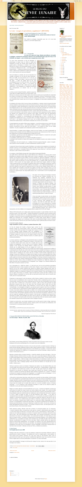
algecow (65, 167)
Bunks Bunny (64, 107)
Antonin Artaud (64, 102)
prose (71, 195)
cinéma (70, 95)
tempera (69, 201)
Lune (13, 447)
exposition (69, 179)
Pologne (61, 154)
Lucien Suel (66, 138)
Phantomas (61, 93)
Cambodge (64, 108)
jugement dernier (69, 184)
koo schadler (66, 185)
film (63, 180)
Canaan (68, 108)
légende (67, 97)
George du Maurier (63, 123)
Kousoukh (66, 135)
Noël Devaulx (70, 148)
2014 (62, 68)
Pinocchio (68, 153)
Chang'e (61, 111)
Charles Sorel (68, 111)
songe (63, 200)
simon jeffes (65, 199)
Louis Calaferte (62, 138)
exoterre (66, 179)
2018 (62, 51)
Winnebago (64, 94)
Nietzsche (66, 148)
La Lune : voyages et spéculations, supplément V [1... (67, 54)
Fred (63, 121)
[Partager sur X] (41, 446)
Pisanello (71, 153)
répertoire (68, 197)
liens (69, 186)
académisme (70, 166)
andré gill (68, 168)
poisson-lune (66, 195)
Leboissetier (68, 136)
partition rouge (62, 193)
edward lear (70, 178)
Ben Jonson (64, 105)
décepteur (64, 178)
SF (70, 157)
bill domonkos (62, 171)
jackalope (67, 183)
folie (64, 180)
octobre (63, 59)
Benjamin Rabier (62, 106)
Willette (68, 165)
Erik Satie (70, 89)
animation (71, 168)
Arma (71, 102)
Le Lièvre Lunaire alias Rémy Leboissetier (66, 37)
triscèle (63, 202)
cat (69, 172)
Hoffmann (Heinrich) (67, 126)
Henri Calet (70, 125)
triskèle (65, 202)
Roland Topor (68, 157)
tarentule (66, 201)
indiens (64, 97)
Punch (71, 154)
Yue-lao (61, 166)
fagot (71, 179)
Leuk (63, 137)
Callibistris (71, 107)
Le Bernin (63, 136)
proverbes (61, 196)
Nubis (60, 149)
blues (67, 171)
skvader (61, 200)
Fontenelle (64, 120)
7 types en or (65, 89)
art (67, 169)
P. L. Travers (69, 149)
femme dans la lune (69, 90)
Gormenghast (68, 123)
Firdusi (68, 119)
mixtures (71, 187)
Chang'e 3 (63, 111)
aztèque (66, 170)
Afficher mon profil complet (64, 43)
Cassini (67, 109)
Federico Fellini (62, 118)
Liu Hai (71, 137)
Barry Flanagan (67, 104)
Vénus (61, 94)
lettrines (67, 186)
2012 (62, 71)
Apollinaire (68, 102)
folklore (68, 96)
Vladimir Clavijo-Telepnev (63, 165)
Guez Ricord (70, 124)
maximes (69, 91)
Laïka (60, 136)
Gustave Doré (62, 125)
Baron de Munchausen (69, 103)
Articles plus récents (13, 450)
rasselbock (64, 196)
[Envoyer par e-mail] (38, 446)
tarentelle (63, 201)
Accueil (32, 450)
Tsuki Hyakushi (66, 164)
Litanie (69, 137)
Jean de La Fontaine (63, 90)
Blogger (45, 478)
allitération (68, 167)
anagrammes (64, 168)
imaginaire (61, 97)
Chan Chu (68, 110)
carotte (67, 172)
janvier (63, 62)
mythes (71, 88)
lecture (65, 186)
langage (71, 185)
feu (60, 180)
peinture (66, 193)
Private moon (65, 154)
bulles (71, 171)
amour (71, 94)
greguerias (70, 181)
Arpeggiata (61, 103)
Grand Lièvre (62, 124)
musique (70, 84)
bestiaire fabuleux (65, 95)
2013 (62, 69)
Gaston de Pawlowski (63, 122)
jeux (65, 184)
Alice (71, 91)
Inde (60, 92)
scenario (63, 198)
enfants (65, 96)
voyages (64, 87)
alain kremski (62, 167)
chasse (71, 172)
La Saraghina (70, 135)
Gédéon (65, 125)
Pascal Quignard (62, 151)
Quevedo (64, 155)
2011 (62, 72)
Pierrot (64, 93)
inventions (62, 183)
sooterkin (69, 200)
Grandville (66, 124)
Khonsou (71, 134)
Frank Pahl (68, 120)
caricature (64, 172)
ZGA (67, 166)
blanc (65, 171)
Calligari (61, 108)
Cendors (62, 110)
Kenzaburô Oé (67, 134)
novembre (63, 57)
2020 (62, 49)
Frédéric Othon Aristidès (69, 121)
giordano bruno (62, 181)
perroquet (64, 194)
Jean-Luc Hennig (64, 92)
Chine (68, 89)
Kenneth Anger (62, 134)
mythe (71, 97)
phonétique (68, 194)
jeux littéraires (65, 91)
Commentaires (13, 475)
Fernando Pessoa (63, 119)
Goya (71, 123)
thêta (60, 202)
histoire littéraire (65, 182)
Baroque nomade (62, 104)
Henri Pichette (62, 126)
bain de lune (70, 170)
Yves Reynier (64, 166)
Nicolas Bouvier (62, 148)
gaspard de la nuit (70, 180)
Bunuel (68, 107)
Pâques (67, 93)
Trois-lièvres (67, 163)
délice (67, 178)
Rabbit (67, 155)
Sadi (71, 157)
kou (69, 185)
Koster (63, 135)
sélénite (61, 201)
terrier (71, 201)
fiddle (62, 180)
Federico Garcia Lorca (68, 118)
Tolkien (63, 163)
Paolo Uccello (65, 150)
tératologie (68, 202)
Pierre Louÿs (64, 153)
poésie (70, 195)
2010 (62, 74)
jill (66, 184)
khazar (63, 185)
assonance (61, 170)
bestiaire (61, 95)
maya (69, 97)
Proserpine (68, 154)
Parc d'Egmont (70, 150)
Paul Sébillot (63, 152)
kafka (60, 185)
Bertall (69, 106)
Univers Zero (70, 164)
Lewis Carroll (66, 137)
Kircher (61, 135)
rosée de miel (64, 197)
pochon (63, 195)
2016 (62, 65)
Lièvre (61, 86)
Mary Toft (64, 142)
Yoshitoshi (70, 165)
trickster (61, 89)
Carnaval (64, 109)
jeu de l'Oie (63, 184)
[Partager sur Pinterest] (43, 446)
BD (63, 103)
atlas (64, 170)
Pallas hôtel (66, 88)
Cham (65, 110)
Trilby (65, 163)
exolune (63, 179)
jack (65, 183)
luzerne (65, 187)
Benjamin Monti (69, 105)
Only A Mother (64, 149)
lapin (64, 86)
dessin (69, 88)
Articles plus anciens (51, 450)
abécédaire (68, 94)
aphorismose (61, 169)
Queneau (61, 155)
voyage (16, 447)
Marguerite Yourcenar (64, 141)
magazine (68, 187)
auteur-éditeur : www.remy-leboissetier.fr (17, 25)
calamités (61, 172)
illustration (61, 91)
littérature (62, 84)
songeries (66, 200)
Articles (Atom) (16, 452)
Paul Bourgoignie (68, 151)
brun (69, 171)
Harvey (68, 125)
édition (68, 87)
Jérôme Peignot (65, 133)
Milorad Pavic (70, 92)
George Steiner (69, 122)
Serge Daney (70, 93)
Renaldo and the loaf (67, 156)
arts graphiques (70, 169)
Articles (12, 473)
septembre (64, 60)
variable (71, 202)
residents (68, 196)
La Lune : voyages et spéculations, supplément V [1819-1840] (29, 31)
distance (61, 178)
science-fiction (70, 198)
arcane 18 (65, 169)
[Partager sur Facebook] (42, 446)
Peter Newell (68, 152)
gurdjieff (71, 96)
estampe (61, 179)
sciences (61, 199)
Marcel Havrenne (65, 140)
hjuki (69, 182)
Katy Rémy (70, 133)
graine (67, 181)
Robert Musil (64, 157)
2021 (62, 48)
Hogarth (71, 126)
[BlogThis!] (40, 446)
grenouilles (61, 182)
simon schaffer (70, 199)
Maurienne (67, 142)
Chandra (71, 110)
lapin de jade (62, 186)
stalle (71, 200)
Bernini (67, 106)
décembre (63, 52)
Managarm (64, 139)
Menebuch (70, 142)
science (66, 198)
